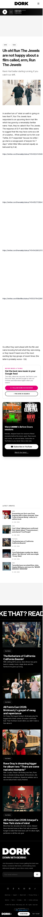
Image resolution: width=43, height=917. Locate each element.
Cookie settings (33, 900)
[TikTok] (35, 888)
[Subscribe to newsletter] (37, 874)
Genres (7, 900)
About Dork (23, 895)
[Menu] (38, 3)
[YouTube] (24, 888)
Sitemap (19, 900)
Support (15, 895)
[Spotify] (29, 888)
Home (5, 45)
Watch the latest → (21, 452)
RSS (25, 900)
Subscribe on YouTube (23, 447)
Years (13, 900)
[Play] (5, 12)
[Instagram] (8, 888)
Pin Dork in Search (21, 394)
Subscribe (24, 914)
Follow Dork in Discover (21, 388)
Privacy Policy (33, 895)
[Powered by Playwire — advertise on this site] (21, 910)
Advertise (7, 895)
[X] (18, 888)
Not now (36, 914)
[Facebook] (13, 888)
